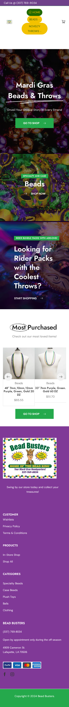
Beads (33, 19)
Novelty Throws (34, 29)
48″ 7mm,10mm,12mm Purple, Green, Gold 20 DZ (19, 391)
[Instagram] (12, 674)
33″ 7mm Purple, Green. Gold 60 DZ (50, 390)
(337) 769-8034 (12, 631)
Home (36, 12)
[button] (34, 123)
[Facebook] (5, 674)
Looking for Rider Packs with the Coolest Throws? (33, 267)
